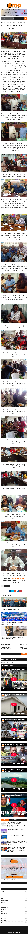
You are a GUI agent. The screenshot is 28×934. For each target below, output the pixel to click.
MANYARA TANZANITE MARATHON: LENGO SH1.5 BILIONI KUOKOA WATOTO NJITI (12, 623)
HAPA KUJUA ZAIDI (17, 579)
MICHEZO (3, 918)
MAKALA (3, 911)
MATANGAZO (4, 913)
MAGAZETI (3, 909)
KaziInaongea (4, 907)
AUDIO (2, 891)
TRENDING (5, 819)
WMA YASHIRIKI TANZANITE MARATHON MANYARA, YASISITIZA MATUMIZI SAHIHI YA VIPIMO (17, 843)
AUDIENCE (22, 819)
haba (2, 896)
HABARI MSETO (4, 900)
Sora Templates (16, 932)
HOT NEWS (14, 819)
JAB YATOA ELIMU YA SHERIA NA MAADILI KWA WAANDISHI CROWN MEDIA (12, 638)
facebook (24, 653)
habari (2, 898)
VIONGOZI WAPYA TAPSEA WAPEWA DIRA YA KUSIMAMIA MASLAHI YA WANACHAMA (11, 609)
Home (2, 22)
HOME (2, 905)
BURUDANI (3, 894)
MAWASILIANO (4, 916)
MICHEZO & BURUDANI (6, 920)
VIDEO (2, 922)
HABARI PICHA (7, 22)
